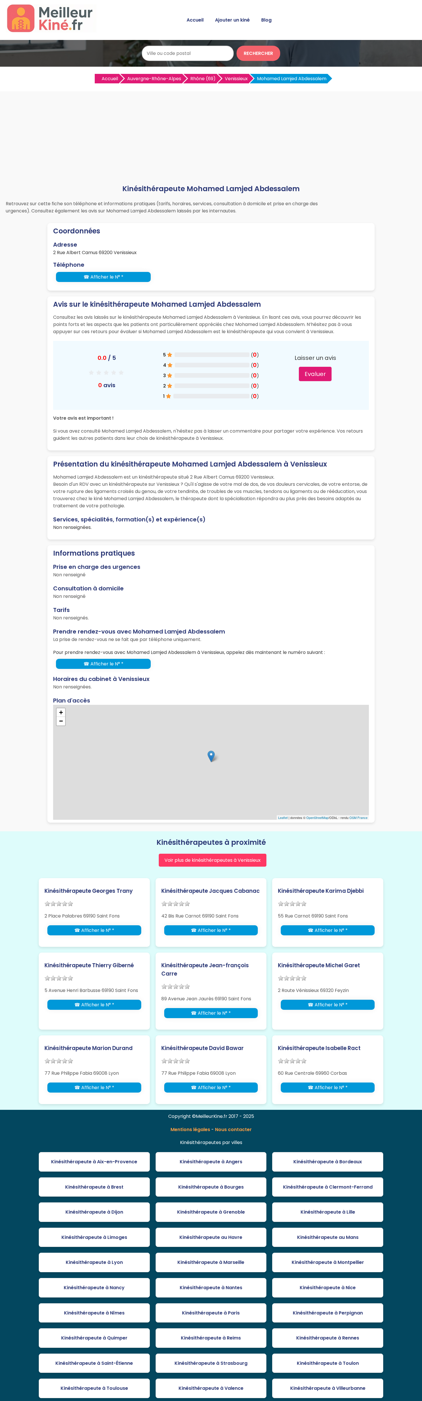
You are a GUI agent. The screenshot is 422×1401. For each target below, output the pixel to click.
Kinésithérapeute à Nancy (94, 1287)
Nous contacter (233, 1129)
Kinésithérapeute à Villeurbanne (327, 1388)
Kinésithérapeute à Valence (211, 1388)
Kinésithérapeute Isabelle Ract (319, 1048)
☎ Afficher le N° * (103, 277)
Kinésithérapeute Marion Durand (88, 1048)
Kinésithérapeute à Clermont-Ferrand (328, 1187)
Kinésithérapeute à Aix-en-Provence (94, 1161)
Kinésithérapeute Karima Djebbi (321, 891)
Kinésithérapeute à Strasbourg (211, 1363)
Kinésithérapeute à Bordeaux (327, 1161)
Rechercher (258, 53)
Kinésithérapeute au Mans (328, 1237)
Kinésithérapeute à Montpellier (328, 1262)
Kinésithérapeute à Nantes (211, 1287)
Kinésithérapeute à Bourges (211, 1187)
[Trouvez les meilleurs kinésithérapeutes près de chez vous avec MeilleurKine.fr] (52, 30)
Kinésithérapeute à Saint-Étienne (94, 1363)
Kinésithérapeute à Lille (328, 1212)
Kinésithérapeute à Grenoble (211, 1212)
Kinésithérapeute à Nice (328, 1287)
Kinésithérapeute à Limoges (94, 1237)
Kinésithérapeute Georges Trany (88, 891)
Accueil (195, 20)
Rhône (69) (203, 78)
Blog (266, 20)
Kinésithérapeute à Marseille (210, 1262)
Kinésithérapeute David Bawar (202, 1048)
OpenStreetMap (317, 817)
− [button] (61, 721)
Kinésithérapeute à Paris (211, 1313)
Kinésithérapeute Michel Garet (319, 965)
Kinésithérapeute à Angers (211, 1161)
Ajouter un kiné (232, 20)
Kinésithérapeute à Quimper (94, 1338)
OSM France (358, 817)
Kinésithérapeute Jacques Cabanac (210, 891)
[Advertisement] (211, 140)
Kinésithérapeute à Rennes (327, 1338)
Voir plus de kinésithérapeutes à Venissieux (212, 860)
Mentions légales (190, 1129)
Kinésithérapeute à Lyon (94, 1262)
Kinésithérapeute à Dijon (94, 1212)
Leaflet (283, 817)
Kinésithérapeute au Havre (210, 1237)
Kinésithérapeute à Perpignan (328, 1313)
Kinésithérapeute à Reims (211, 1338)
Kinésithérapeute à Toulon (328, 1363)
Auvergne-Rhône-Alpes (154, 78)
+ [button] (61, 712)
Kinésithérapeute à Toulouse (94, 1388)
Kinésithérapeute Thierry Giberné (89, 965)
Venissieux (236, 78)
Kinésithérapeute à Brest (94, 1187)
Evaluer (315, 374)
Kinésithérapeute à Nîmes (94, 1313)
